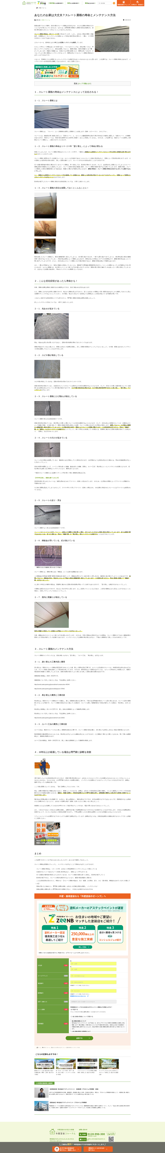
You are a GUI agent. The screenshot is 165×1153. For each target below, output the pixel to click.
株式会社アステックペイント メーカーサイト (62, 1139)
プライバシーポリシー (56, 1141)
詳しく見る (82, 947)
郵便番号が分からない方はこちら (78, 996)
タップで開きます (84, 83)
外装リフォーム (42, 8)
